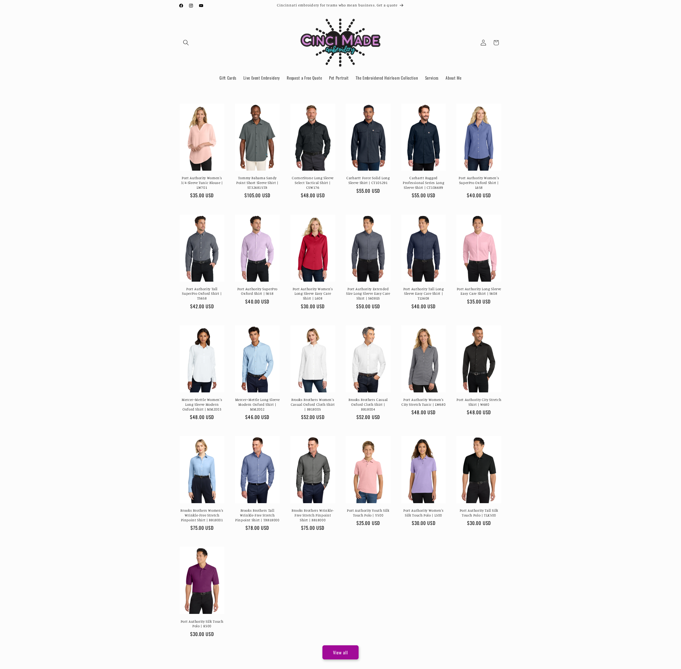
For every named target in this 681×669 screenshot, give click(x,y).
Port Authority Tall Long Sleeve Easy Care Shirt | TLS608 (423, 294)
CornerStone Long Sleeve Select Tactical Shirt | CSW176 (313, 183)
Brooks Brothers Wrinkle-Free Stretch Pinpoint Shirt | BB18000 (313, 515)
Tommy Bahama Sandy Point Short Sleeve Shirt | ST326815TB (257, 183)
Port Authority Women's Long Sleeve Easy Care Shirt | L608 (313, 294)
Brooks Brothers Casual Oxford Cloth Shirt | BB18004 (368, 404)
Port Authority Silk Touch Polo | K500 (202, 623)
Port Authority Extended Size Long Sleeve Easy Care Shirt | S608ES (368, 294)
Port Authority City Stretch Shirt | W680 (478, 402)
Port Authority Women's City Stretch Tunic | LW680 (423, 402)
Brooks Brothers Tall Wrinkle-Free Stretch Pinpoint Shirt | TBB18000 (257, 515)
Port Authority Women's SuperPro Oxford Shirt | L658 (479, 183)
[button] (186, 42)
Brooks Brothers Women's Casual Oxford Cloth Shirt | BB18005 (313, 404)
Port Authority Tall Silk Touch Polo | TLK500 (479, 512)
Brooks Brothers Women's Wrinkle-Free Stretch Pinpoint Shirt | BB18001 (201, 515)
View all (340, 652)
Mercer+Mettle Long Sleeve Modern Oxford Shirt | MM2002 (257, 404)
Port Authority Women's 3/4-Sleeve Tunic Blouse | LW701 (202, 183)
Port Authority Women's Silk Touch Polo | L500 (423, 512)
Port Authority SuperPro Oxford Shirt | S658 (257, 291)
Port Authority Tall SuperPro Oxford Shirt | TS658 (202, 294)
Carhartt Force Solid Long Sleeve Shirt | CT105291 (368, 180)
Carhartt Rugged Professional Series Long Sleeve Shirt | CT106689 (423, 183)
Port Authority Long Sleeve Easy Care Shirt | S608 (479, 291)
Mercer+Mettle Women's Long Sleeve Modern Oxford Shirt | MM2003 (202, 404)
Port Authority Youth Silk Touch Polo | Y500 (368, 512)
